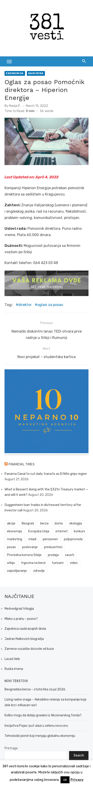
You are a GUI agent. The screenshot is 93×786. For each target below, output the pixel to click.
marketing (14, 539)
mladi (32, 539)
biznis (59, 523)
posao (11, 547)
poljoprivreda (73, 539)
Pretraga (11, 748)
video (74, 563)
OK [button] (65, 779)
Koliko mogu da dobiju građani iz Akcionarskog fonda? (43, 715)
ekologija (75, 523)
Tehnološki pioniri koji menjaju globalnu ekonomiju (40, 736)
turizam (58, 563)
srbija (11, 563)
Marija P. (15, 106)
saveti (69, 555)
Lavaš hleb (12, 659)
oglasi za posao (50, 305)
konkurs (79, 531)
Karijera (36, 73)
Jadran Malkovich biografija (24, 639)
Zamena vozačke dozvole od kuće (29, 649)
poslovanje (30, 547)
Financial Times (22, 464)
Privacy (77, 780)
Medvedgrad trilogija (19, 609)
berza (44, 523)
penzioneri (50, 539)
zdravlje (39, 571)
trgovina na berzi (33, 563)
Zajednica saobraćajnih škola (25, 629)
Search (79, 755)
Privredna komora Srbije (24, 555)
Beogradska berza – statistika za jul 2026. (35, 689)
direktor (25, 305)
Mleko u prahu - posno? (21, 619)
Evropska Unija (38, 531)
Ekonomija (15, 73)
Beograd (28, 523)
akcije (11, 523)
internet (62, 531)
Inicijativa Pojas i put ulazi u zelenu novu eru (36, 726)
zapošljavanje (17, 571)
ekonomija (14, 531)
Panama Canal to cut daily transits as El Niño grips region (46, 474)
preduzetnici (53, 547)
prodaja (53, 555)
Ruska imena (14, 669)
